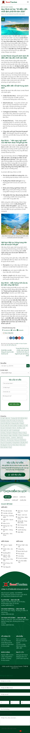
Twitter (14, 330)
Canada (3, 420)
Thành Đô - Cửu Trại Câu (7, 440)
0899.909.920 (10, 614)
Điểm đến (3, 706)
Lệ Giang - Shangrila (6, 432)
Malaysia (15, 432)
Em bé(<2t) (22, 698)
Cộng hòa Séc (15, 423)
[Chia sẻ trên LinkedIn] (22, 338)
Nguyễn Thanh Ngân (19, 14)
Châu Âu (20, 420)
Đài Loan (22, 444)
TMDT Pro (16, 668)
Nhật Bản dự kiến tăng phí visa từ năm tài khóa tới (7, 352)
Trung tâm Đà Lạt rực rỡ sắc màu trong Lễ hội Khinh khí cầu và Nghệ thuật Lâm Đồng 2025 (22, 351)
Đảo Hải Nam (4, 447)
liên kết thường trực (11, 345)
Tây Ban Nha (24, 442)
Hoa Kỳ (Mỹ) (13, 425)
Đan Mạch (16, 444)
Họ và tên (3, 678)
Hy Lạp (25, 425)
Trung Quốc (9, 442)
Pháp (20, 435)
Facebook (6, 330)
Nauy (25, 432)
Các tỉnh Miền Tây (5, 423)
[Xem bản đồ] (15, 600)
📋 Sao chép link (8, 333)
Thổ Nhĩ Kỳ (23, 440)
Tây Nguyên (4, 444)
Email (1, 691)
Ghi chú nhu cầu (5, 714)
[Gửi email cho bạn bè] (16, 338)
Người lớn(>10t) (2, 698)
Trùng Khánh (16, 442)
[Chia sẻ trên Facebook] (10, 338)
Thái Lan (17, 440)
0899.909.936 (10, 625)
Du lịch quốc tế (5, 425)
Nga (10, 435)
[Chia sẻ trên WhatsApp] (7, 338)
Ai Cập (2, 418)
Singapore (25, 435)
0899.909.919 (10, 605)
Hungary (20, 425)
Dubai (21, 423)
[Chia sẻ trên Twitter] (13, 338)
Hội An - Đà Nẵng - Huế (19, 427)
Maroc (20, 432)
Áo (9, 444)
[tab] (8, 496)
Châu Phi (9, 420)
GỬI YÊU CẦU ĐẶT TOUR (9, 728)
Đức (10, 447)
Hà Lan (2, 427)
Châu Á (15, 420)
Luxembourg (16, 430)
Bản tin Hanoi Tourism (7, 7)
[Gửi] (28, 365)
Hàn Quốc (8, 427)
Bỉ (18, 418)
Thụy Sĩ (2, 442)
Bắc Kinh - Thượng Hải (11, 418)
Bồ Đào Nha (24, 418)
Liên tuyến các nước (6, 430)
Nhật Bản (15, 435)
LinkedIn (20, 330)
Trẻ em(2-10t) (12, 698)
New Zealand (4, 435)
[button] (28, 2)
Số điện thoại (4, 684)
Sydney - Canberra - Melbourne (14, 437)
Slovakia (3, 437)
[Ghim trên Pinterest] (19, 338)
